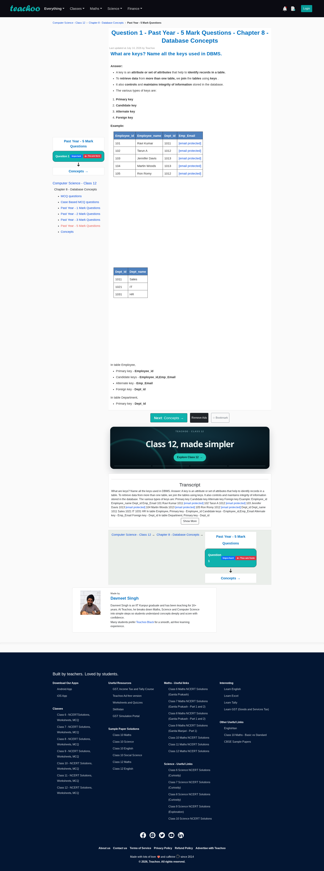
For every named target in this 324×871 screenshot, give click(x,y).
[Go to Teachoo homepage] (25, 8)
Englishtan (230, 728)
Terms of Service (140, 848)
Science (113, 8)
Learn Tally (230, 702)
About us (104, 848)
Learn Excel (231, 695)
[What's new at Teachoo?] (285, 9)
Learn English (232, 689)
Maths (94, 8)
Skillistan (118, 709)
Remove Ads (199, 417)
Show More (190, 521)
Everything (53, 8)
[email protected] (190, 143)
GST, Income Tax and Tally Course (133, 689)
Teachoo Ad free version (127, 695)
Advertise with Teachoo (211, 848)
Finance (133, 8)
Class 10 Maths (122, 735)
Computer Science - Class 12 (69, 22)
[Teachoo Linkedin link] (181, 834)
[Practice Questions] (293, 9)
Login (306, 8)
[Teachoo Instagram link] (153, 834)
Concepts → (78, 171)
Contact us (120, 848)
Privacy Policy (163, 848)
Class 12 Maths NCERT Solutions (188, 751)
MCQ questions (71, 196)
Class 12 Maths (122, 762)
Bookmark (220, 417)
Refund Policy (184, 848)
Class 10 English (123, 748)
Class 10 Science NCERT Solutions (190, 818)
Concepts (67, 231)
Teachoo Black (145, 622)
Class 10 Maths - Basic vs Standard (245, 735)
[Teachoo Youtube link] (171, 834)
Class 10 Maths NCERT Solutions (188, 737)
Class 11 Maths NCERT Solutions (188, 744)
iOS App (62, 695)
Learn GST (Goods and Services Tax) (246, 709)
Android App (64, 689)
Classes (76, 8)
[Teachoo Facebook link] (143, 834)
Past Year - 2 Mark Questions (80, 214)
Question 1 (78, 156)
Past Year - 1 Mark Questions (80, 208)
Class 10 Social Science (127, 755)
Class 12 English (123, 768)
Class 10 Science (123, 741)
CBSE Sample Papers (237, 741)
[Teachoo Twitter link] (162, 834)
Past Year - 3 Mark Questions (80, 219)
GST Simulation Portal (126, 716)
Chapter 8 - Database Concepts (106, 22)
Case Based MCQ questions (80, 202)
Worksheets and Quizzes (128, 702)
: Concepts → (169, 418)
